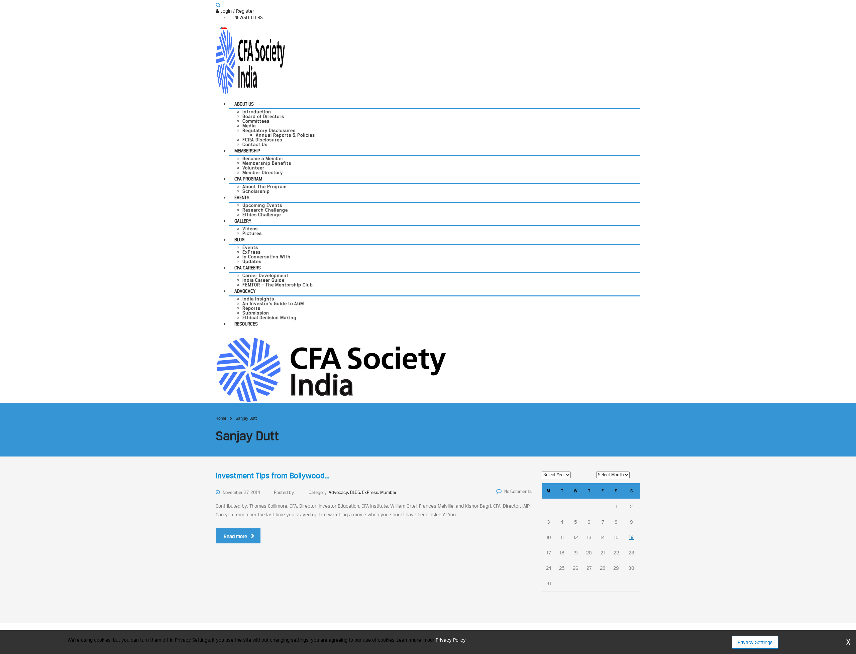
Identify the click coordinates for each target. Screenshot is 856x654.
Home (221, 418)
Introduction (256, 111)
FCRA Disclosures (262, 139)
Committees (256, 121)
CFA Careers (247, 267)
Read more (235, 536)
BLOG (239, 239)
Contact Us (255, 144)
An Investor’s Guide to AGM (273, 303)
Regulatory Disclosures (269, 130)
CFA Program (248, 178)
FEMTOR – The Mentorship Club (277, 284)
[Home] (331, 369)
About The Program (264, 186)
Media (249, 125)
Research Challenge (265, 210)
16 (631, 537)
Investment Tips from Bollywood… (272, 475)
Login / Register (236, 11)
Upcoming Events (262, 205)
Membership (247, 150)
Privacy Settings (755, 642)
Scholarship (256, 191)
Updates (251, 261)
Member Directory (262, 172)
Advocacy (244, 291)
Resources (246, 323)
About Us (244, 104)
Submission (255, 312)
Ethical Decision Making (269, 317)
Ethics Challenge (261, 214)
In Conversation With (266, 256)
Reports (251, 308)
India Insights (258, 298)
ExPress (251, 252)
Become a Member (263, 158)
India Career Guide (263, 280)
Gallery (242, 221)
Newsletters (248, 17)
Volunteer (253, 167)
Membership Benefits (266, 163)
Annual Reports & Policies (285, 135)
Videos (250, 228)
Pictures (252, 233)
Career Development (265, 275)
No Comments (518, 491)
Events (241, 197)
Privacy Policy (450, 640)
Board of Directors (263, 116)
